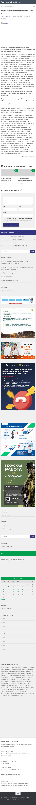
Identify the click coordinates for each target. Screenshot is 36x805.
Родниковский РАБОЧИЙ (10, 2)
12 (13, 589)
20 (18, 592)
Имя (4, 206)
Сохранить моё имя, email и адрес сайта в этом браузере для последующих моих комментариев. (17, 219)
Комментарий (7, 195)
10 (3, 589)
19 (13, 592)
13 (18, 589)
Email (20, 206)
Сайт (4, 212)
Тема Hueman (25, 799)
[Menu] (34, 2)
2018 (4, 618)
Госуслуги (6, 525)
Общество (10, 6)
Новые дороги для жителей (10, 280)
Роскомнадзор (7, 529)
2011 (4, 645)
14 (22, 589)
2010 (4, 649)
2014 (4, 634)
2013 (4, 637)
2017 (4, 622)
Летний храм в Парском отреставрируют (12, 559)
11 (8, 589)
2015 (4, 630)
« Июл (3, 599)
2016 (4, 626)
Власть (3, 6)
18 (8, 592)
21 (22, 592)
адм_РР (4, 16)
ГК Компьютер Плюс (28, 797)
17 (3, 592)
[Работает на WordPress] (13, 799)
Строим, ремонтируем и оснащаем (12, 273)
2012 (4, 641)
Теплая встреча (7, 277)
